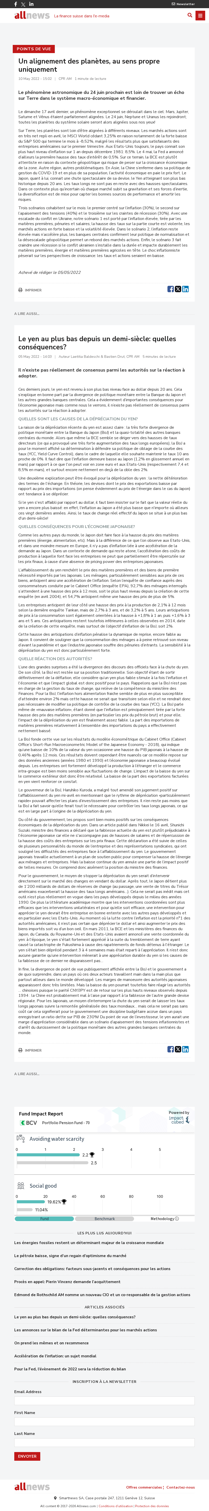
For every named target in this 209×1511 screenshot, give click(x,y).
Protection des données (152, 1506)
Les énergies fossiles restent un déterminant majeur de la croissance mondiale (89, 1242)
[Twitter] (23, 5)
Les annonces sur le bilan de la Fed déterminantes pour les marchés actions (85, 1330)
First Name (24, 1412)
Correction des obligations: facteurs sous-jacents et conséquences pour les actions (92, 1269)
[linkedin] (185, 288)
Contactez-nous (180, 1487)
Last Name (24, 1433)
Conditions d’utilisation (116, 1506)
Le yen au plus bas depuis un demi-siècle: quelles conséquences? (75, 1317)
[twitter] (178, 288)
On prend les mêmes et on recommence (51, 1343)
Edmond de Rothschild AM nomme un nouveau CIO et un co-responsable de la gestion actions (102, 1295)
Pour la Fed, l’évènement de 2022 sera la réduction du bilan (70, 1369)
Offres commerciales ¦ (145, 1487)
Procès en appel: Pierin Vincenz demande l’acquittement (67, 1282)
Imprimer (33, 290)
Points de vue (34, 49)
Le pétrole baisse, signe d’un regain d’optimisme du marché (70, 1256)
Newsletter (186, 4)
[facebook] (170, 288)
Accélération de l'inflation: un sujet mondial (55, 1356)
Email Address (28, 1392)
